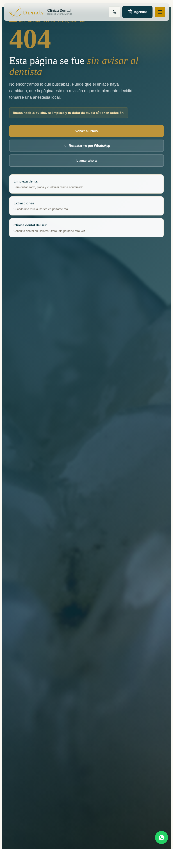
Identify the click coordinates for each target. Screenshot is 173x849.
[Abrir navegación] (160, 12)
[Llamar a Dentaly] (114, 12)
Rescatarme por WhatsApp (89, 145)
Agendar (138, 12)
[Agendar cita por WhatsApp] (161, 837)
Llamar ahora (86, 160)
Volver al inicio (86, 131)
